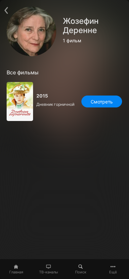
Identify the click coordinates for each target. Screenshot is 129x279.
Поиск (80, 272)
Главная (16, 272)
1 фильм (72, 40)
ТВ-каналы (48, 272)
